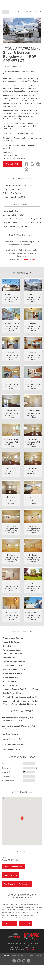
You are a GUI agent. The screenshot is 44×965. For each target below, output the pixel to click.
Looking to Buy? (9, 924)
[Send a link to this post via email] (26, 169)
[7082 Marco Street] (11, 285)
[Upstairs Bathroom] (33, 400)
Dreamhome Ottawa (12, 5)
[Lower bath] (11, 574)
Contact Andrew (10, 875)
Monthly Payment (8, 780)
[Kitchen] (33, 313)
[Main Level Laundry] (11, 603)
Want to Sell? (25, 924)
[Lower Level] (33, 487)
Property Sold (12, 164)
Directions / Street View (13, 866)
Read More (32, 918)
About (38, 11)
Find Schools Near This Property (16, 884)
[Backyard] (33, 574)
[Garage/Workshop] (33, 603)
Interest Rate (6, 776)
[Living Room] (11, 400)
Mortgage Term (7, 772)
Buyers (13, 11)
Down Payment (7, 768)
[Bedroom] (33, 429)
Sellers (20, 11)
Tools (32, 11)
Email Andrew (29, 259)
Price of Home (6, 764)
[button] (22, 818)
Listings (6, 11)
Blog (26, 11)
